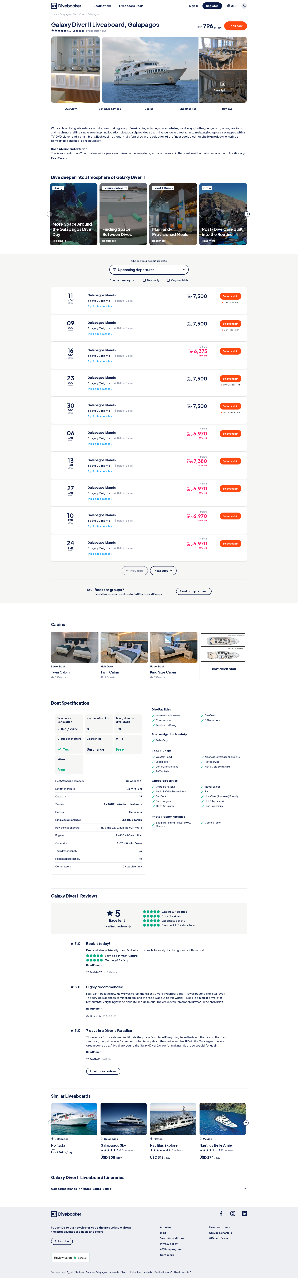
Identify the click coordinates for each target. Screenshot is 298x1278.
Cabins (149, 108)
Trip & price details (98, 306)
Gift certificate (218, 1238)
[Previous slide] (49, 214)
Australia (147, 1272)
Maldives (79, 1272)
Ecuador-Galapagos (96, 1272)
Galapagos (65, 14)
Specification (188, 108)
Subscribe (62, 1241)
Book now (235, 26)
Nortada (58, 1145)
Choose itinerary (120, 280)
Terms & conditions (172, 1238)
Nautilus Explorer (164, 1145)
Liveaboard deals (220, 1227)
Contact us (167, 1254)
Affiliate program (171, 1249)
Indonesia (114, 1272)
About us (165, 1227)
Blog (163, 1232)
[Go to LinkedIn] (244, 1214)
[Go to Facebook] (221, 1214)
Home (54, 14)
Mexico (158, 1138)
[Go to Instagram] (232, 1214)
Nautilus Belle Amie (216, 1145)
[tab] (147, 243)
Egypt (70, 1272)
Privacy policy (169, 1243)
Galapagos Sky (113, 1145)
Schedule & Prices (110, 108)
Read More (57, 158)
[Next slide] (247, 214)
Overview (71, 108)
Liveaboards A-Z (182, 1272)
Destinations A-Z (163, 1272)
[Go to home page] (66, 6)
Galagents (132, 780)
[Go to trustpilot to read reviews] (91, 1257)
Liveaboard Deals (131, 6)
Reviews (227, 108)
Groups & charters (220, 1232)
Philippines (135, 1272)
